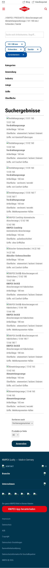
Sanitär (18, 24)
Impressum (6, 519)
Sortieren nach (18, 419)
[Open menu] (8, 8)
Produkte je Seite (19, 431)
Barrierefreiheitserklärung (11, 548)
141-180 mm (32, 21)
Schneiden (9, 24)
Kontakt (10, 466)
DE (46, 466)
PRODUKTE (19, 18)
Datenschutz (6, 525)
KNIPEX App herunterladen (21, 509)
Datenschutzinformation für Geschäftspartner (18, 554)
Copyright (5, 536)
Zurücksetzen (13, 55)
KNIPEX (9, 18)
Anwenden (41, 34)
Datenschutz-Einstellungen (12, 542)
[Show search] (45, 9)
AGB (3, 531)
